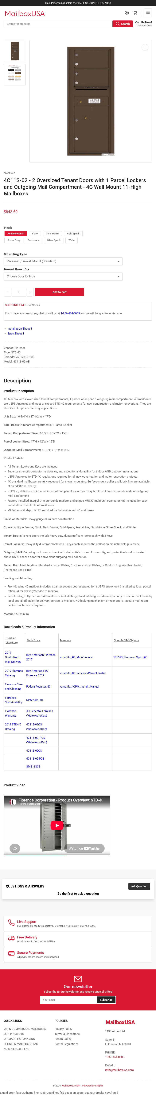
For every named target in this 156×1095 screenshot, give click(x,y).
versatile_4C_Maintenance (76, 657)
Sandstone (33, 240)
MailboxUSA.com (71, 1085)
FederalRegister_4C (38, 686)
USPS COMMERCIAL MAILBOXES (25, 1029)
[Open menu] (148, 13)
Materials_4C (34, 700)
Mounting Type (15, 254)
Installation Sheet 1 (20, 328)
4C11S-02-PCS (35, 758)
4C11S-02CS (34, 750)
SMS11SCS (33, 766)
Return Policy (63, 1039)
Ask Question (139, 886)
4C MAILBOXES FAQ (16, 1049)
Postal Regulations (67, 1044)
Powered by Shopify (92, 1085)
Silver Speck (54, 240)
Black (35, 233)
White (71, 240)
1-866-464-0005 (70, 313)
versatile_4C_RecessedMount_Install (83, 673)
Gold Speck (73, 233)
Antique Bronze (15, 233)
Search (125, 24)
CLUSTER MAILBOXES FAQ (21, 1044)
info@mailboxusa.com (119, 1070)
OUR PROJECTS (14, 1034)
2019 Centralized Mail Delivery (13, 657)
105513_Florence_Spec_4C (130, 657)
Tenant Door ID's (16, 269)
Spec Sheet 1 (16, 333)
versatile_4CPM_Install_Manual (79, 686)
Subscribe (106, 1000)
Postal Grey (13, 240)
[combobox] (68, 24)
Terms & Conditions (67, 1034)
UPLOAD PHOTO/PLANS (19, 1039)
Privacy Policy (63, 1029)
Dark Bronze (52, 233)
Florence (9, 173)
